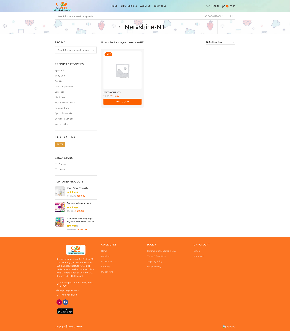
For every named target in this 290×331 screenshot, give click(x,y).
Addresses (198, 256)
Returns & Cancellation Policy (161, 251)
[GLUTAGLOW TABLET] (60, 191)
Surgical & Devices (64, 118)
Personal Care (62, 108)
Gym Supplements (64, 86)
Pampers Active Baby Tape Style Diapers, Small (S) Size (80, 220)
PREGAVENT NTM (112, 92)
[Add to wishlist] (139, 56)
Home (104, 42)
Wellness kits (61, 124)
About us (105, 256)
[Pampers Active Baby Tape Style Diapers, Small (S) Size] (60, 224)
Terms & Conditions (156, 256)
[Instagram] (59, 302)
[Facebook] (65, 302)
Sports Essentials (63, 113)
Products (105, 266)
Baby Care (60, 75)
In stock (62, 169)
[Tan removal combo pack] (60, 207)
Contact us (106, 261)
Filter (60, 144)
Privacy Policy (154, 266)
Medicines (60, 97)
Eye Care (59, 81)
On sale (62, 164)
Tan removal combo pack (79, 203)
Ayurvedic (60, 70)
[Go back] (121, 27)
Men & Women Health (65, 102)
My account (107, 271)
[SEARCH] (231, 16)
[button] (122, 102)
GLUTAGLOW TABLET (78, 188)
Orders (196, 251)
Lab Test (59, 91)
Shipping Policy (155, 261)
